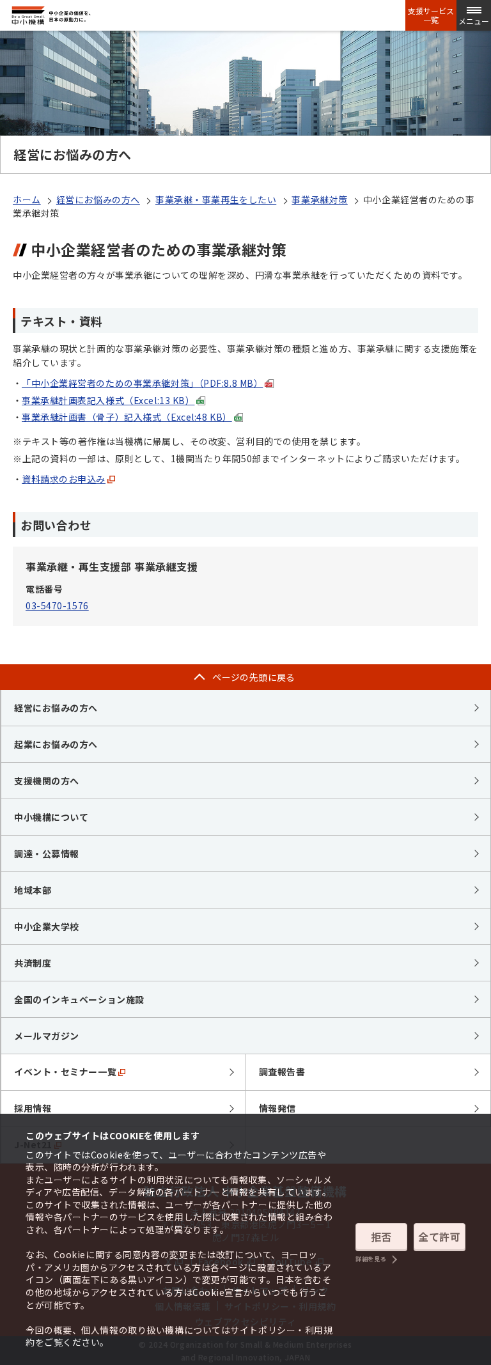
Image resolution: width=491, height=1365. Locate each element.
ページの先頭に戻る (253, 677)
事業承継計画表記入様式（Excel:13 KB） (108, 400)
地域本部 (32, 890)
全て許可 (439, 1236)
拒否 (381, 1236)
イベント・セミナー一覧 (65, 1071)
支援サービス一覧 (431, 15)
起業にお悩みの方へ (56, 744)
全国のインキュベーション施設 (79, 999)
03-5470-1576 (57, 605)
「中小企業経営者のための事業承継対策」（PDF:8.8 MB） (142, 383)
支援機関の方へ (46, 780)
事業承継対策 (319, 199)
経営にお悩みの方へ (98, 199)
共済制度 (32, 962)
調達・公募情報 (46, 853)
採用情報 (32, 1108)
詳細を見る (370, 1259)
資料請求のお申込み (63, 478)
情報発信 (277, 1108)
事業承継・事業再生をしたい (215, 199)
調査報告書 (282, 1071)
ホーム (27, 199)
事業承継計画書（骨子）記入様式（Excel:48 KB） (127, 416)
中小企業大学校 (46, 926)
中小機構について (51, 817)
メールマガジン (46, 1035)
